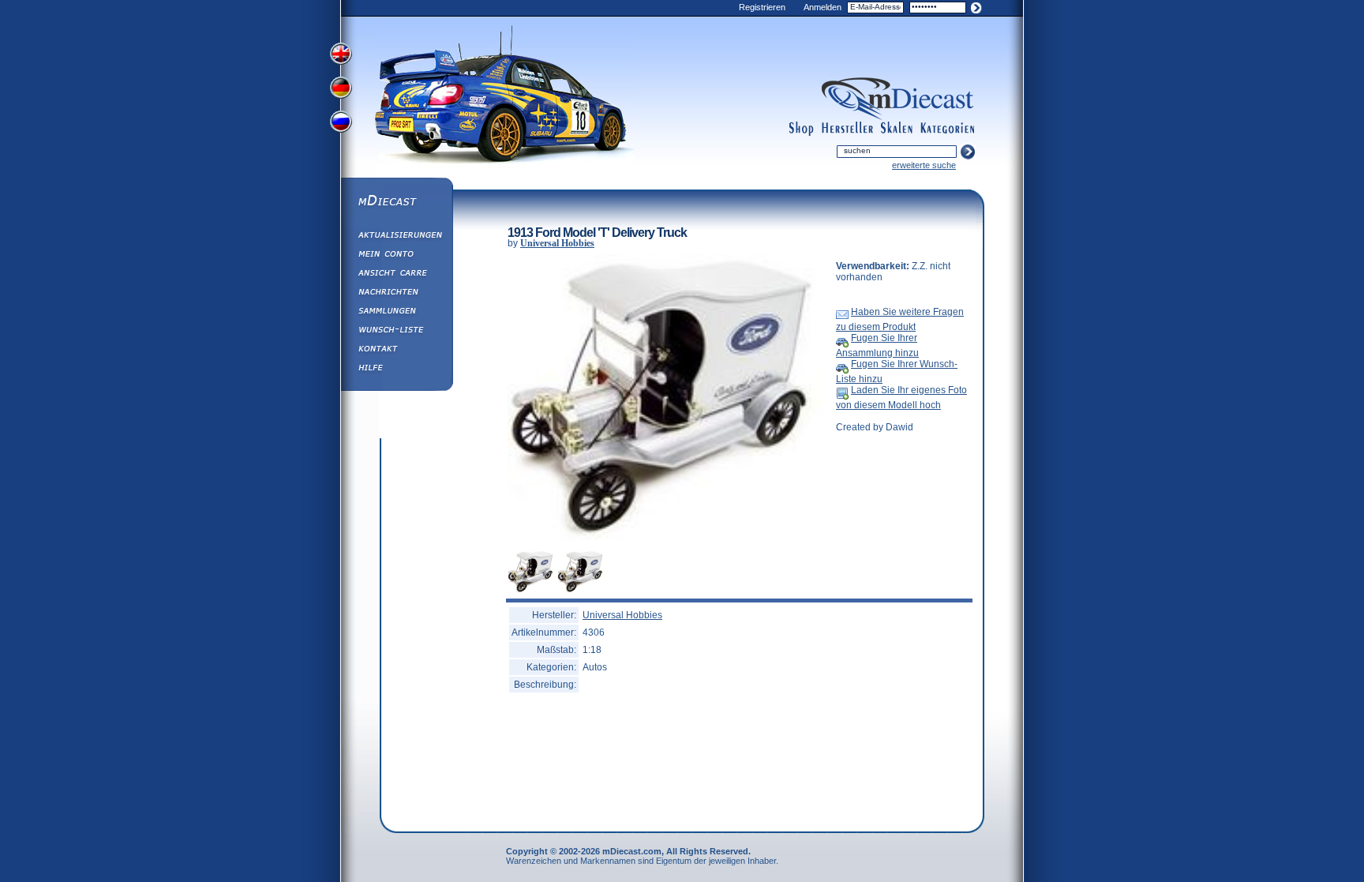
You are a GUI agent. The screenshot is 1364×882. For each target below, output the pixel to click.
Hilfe (396, 369)
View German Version (342, 89)
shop (801, 129)
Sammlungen (396, 313)
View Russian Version (342, 125)
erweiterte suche (924, 165)
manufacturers (847, 129)
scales (896, 129)
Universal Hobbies (557, 243)
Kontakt (396, 350)
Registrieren (762, 7)
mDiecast (396, 202)
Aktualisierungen (396, 237)
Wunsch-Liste (396, 331)
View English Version (342, 54)
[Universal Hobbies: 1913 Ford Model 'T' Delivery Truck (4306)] (665, 536)
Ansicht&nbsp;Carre (396, 275)
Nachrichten (396, 294)
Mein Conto (396, 256)
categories (947, 129)
